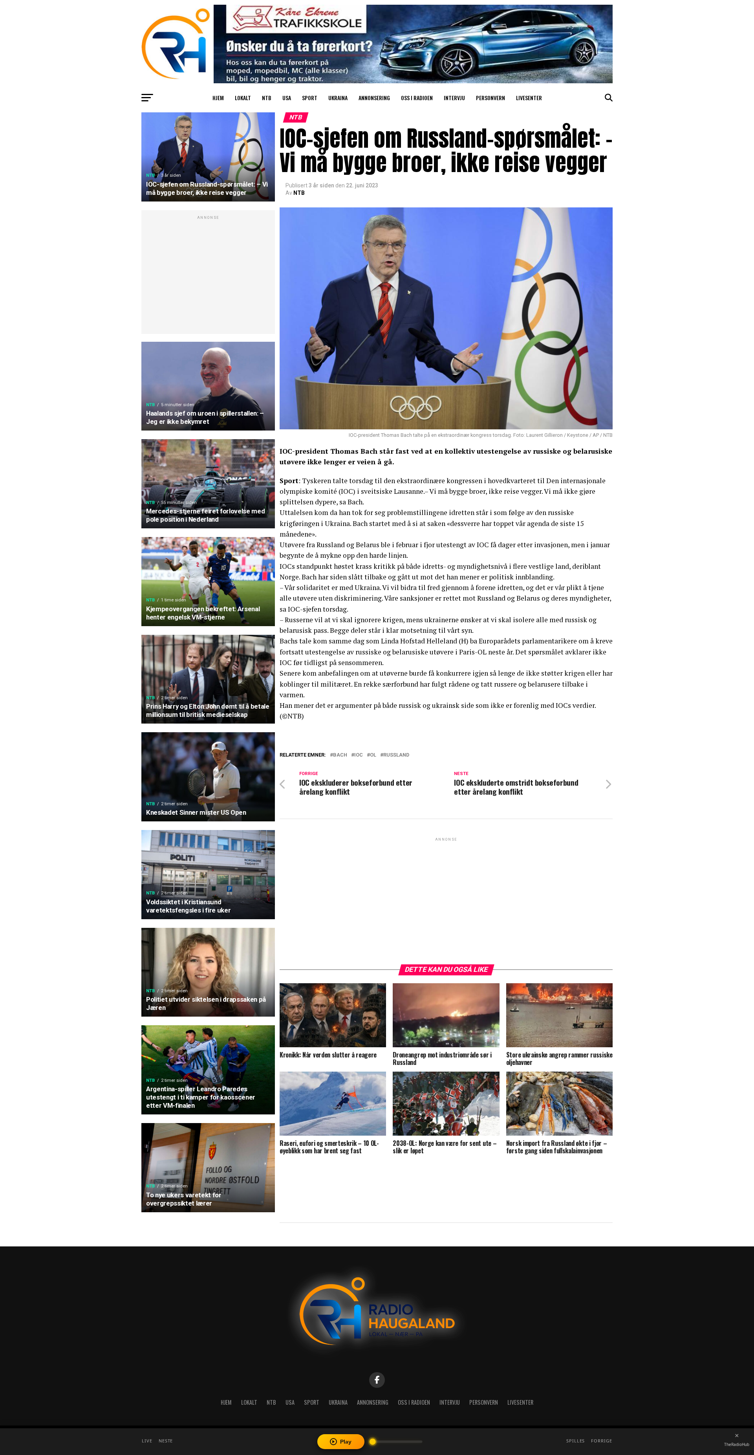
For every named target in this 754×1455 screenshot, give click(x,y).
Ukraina (338, 97)
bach (340, 755)
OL (373, 755)
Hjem (218, 97)
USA (286, 97)
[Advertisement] (208, 276)
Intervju (454, 97)
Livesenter (529, 97)
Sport (309, 97)
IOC (358, 755)
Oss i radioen (417, 97)
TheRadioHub (736, 1444)
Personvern (490, 97)
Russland (396, 755)
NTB (266, 97)
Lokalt (243, 97)
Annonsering (374, 97)
